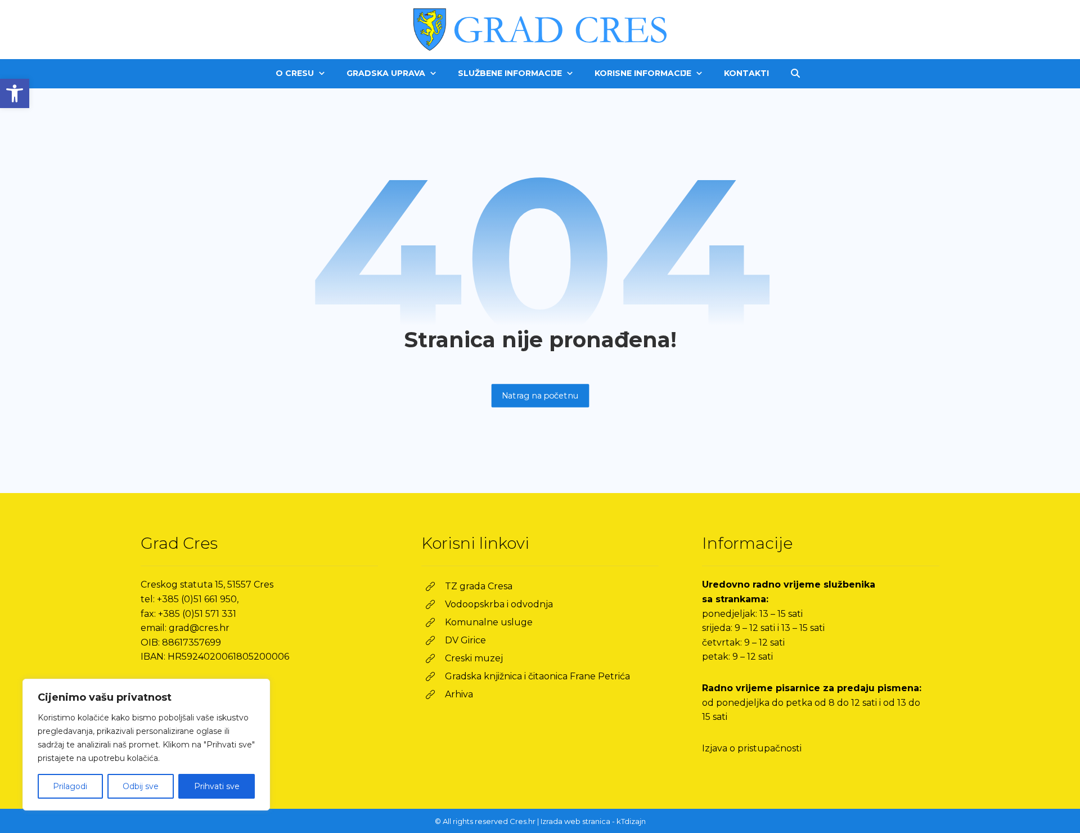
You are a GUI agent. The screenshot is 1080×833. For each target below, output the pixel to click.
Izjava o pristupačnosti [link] (752, 748)
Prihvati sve (217, 786)
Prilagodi (70, 786)
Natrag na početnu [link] (540, 395)
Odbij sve (141, 786)
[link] (14, 93)
